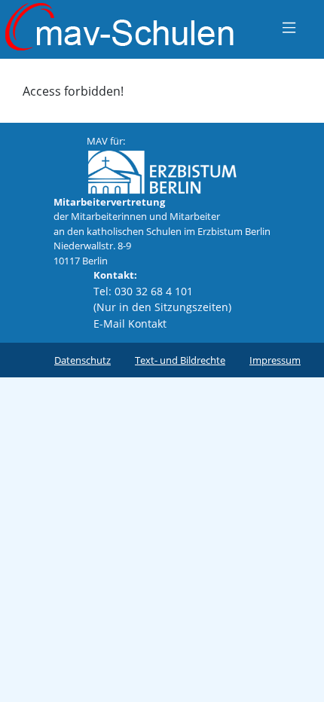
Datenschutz (82, 360)
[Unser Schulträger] (162, 170)
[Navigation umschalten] (289, 27)
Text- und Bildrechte (180, 360)
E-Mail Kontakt (130, 323)
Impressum (275, 360)
